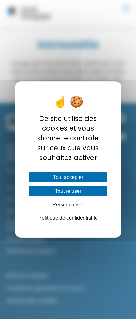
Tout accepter (68, 177)
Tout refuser (68, 191)
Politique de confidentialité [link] (68, 218)
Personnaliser (68, 204)
